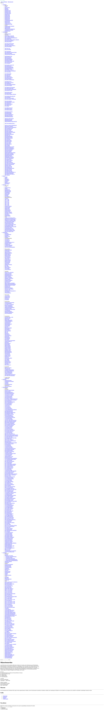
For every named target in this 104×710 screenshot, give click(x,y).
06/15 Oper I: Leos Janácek (9, 624)
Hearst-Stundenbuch (8, 311)
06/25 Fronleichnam (8, 400)
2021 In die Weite (8, 49)
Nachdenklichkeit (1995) (9, 228)
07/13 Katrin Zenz (8, 509)
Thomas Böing (7, 325)
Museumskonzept (8, 191)
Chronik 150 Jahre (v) (8, 373)
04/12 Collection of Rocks (9, 640)
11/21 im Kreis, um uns (9, 585)
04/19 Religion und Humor (9, 451)
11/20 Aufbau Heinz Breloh (9, 610)
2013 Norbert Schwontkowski (10, 96)
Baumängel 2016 (8, 12)
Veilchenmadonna (8, 292)
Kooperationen (7, 189)
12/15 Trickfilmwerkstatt (9, 477)
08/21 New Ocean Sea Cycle (10, 433)
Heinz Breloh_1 (7, 328)
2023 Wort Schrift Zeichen (9, 43)
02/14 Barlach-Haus (8, 504)
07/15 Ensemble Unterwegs (9, 488)
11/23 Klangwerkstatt (8, 418)
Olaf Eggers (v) (7, 334)
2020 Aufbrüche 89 (8, 58)
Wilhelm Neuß (7, 209)
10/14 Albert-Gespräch (9, 497)
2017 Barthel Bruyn (8, 76)
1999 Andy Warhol (8, 151)
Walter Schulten (7, 207)
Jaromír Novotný (8, 355)
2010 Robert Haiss (8, 112)
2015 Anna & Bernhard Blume (10, 84)
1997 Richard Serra (8, 159)
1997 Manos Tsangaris (9, 160)
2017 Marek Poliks (8, 73)
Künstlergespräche (8, 565)
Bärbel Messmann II (8, 352)
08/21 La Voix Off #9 (8, 589)
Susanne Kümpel (8, 259)
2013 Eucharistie (8, 97)
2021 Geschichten (8, 51)
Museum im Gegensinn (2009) (10, 219)
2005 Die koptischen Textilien (10, 132)
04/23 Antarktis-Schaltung (9, 425)
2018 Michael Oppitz (8, 68)
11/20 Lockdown (8, 609)
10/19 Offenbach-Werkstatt (9, 449)
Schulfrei (6, 573)
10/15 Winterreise (8, 482)
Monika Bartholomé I (8, 320)
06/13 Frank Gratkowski (9, 510)
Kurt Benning (7, 250)
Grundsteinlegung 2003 (9, 20)
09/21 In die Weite (8, 586)
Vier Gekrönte (7, 291)
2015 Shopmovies (8, 83)
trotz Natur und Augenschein (10, 375)
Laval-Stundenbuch (8, 303)
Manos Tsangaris (8, 267)
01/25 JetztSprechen (8, 403)
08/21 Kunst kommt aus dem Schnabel (11, 434)
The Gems (6, 570)
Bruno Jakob (7, 339)
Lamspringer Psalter (8, 308)
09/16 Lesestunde (8, 485)
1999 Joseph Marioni (8, 150)
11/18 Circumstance (8, 455)
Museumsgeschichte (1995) (9, 229)
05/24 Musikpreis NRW (9, 413)
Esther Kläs (7, 342)
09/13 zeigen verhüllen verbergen (10, 633)
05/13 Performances (8, 512)
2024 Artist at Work (8, 41)
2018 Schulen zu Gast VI (9, 69)
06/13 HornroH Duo (8, 511)
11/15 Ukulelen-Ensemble (9, 478)
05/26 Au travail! (8, 391)
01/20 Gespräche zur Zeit (9, 443)
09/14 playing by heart (8, 626)
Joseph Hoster (7, 208)
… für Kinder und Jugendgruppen (10, 556)
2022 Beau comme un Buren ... (10, 45)
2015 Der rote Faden (8, 85)
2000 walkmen (7, 145)
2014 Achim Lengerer (8, 92)
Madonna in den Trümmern (9, 26)
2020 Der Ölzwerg (8, 57)
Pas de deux (7, 298)
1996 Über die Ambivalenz (9, 164)
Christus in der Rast (8, 273)
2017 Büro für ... (8, 75)
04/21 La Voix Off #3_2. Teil (10, 602)
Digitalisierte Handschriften (9, 302)
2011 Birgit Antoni (8, 104)
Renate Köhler (7, 344)
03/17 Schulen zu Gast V (9, 467)
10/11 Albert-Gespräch (9, 528)
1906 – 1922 (7, 204)
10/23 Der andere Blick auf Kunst (10, 420)
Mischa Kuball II (8, 346)
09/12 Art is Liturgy (8, 638)
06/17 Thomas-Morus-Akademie (10, 464)
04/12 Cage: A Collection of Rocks (11, 525)
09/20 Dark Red (7, 616)
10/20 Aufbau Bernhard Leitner (10, 613)
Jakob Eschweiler (8, 210)
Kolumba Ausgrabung (8, 280)
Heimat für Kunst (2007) (9, 222)
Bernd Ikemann (7, 337)
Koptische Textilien (8, 243)
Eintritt (6, 177)
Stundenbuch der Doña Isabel (10, 309)
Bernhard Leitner (8, 350)
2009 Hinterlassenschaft (9, 116)
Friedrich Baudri (7, 215)
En (3, 2)
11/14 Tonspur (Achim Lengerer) (10, 492)
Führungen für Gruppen (9, 555)
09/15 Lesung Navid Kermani (10, 486)
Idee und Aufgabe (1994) (9, 231)
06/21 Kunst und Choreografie (10, 593)
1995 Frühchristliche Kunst (9, 168)
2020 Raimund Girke (8, 56)
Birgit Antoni (7, 319)
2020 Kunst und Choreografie (10, 54)
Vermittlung (5, 552)
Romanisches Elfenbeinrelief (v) (10, 290)
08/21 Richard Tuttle (8, 587)
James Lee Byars (8, 251)
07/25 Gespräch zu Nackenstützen (10, 399)
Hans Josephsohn (8, 257)
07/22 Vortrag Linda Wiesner (10, 430)
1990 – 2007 (7, 199)
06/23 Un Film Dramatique (9, 423)
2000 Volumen (7, 144)
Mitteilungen (7, 378)
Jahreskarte (7, 180)
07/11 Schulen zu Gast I (9, 532)
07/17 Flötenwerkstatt (8, 462)
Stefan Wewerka (7, 362)
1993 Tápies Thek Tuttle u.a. (10, 174)
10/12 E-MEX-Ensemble (9, 515)
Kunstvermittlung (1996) (9, 225)
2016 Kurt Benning (8, 78)
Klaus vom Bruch (8, 330)
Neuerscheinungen (8, 234)
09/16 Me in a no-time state (9, 620)
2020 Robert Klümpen (8, 59)
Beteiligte (6, 8)
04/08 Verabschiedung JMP (9, 545)
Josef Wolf (6, 363)
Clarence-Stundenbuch (9, 306)
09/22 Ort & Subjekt (8, 584)
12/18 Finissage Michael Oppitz (10, 453)
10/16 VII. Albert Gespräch (9, 471)
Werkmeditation (7, 572)
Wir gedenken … (8, 196)
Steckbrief (6, 195)
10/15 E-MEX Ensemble (9, 481)
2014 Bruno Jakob (8, 93)
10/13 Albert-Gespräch (9, 508)
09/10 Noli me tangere (8, 646)
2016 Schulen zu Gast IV (9, 82)
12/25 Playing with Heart (9, 394)
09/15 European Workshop (9, 484)
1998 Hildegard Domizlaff (9, 157)
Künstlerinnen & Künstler (9, 381)
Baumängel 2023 (8, 11)
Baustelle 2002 (7, 21)
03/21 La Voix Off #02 (9, 605)
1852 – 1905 (7, 205)
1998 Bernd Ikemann (8, 155)
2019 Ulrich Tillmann (8, 62)
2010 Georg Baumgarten (9, 114)
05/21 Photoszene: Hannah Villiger (11, 596)
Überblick (6, 198)
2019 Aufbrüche (7, 63)
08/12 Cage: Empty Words (9, 517)
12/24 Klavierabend (8, 404)
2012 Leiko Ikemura (8, 101)
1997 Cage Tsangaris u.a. (9, 158)
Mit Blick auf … (7, 569)
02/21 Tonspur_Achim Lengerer (10, 440)
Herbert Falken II (8, 254)
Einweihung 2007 (8, 13)
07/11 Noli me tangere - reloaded (10, 644)
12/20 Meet (7, 608)
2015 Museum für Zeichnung (10, 87)
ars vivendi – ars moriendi (9, 304)
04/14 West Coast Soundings (10, 503)
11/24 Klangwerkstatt (8, 408)
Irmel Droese (7, 333)
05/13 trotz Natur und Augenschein (11, 637)
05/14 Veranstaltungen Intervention (11, 501)
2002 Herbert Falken (8, 140)
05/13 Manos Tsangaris (9, 636)
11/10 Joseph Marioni (8, 533)
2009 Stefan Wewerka (8, 115)
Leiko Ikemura (7, 256)
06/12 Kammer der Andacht (9, 522)
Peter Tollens (7, 266)
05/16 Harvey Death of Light (10, 476)
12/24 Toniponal (7, 406)
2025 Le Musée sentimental (9, 36)
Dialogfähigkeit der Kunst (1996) (10, 226)
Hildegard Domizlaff (8, 252)
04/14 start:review (8, 502)
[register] (11, 706)
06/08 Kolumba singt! (8, 543)
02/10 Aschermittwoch (9, 539)
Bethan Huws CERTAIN (9, 272)
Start (2, 1)
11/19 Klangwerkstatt (8, 446)
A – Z (6, 186)
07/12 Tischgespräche (8, 520)
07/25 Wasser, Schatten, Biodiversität (11, 398)
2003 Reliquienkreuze (8, 136)
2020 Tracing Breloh (8, 53)
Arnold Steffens (7, 211)
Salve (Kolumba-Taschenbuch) (10, 374)
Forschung (6, 383)
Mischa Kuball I (7, 345)
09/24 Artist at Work (8, 582)
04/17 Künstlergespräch (9, 466)
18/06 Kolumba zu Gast (9, 456)
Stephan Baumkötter (8, 323)
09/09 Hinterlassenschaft (9, 650)
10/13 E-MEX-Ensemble (9, 507)
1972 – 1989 (7, 200)
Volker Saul (7, 357)
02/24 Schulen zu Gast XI (9, 414)
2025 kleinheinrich (8, 38)
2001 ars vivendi (7, 142)
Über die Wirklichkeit (8, 372)
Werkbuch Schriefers (8, 264)
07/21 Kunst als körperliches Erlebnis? (11, 435)
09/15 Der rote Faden (8, 622)
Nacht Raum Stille (8, 566)
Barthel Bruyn (7, 297)
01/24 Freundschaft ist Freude (10, 417)
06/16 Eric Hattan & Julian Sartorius (11, 473)
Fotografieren (7, 179)
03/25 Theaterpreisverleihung (10, 401)
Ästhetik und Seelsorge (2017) (10, 217)
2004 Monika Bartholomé (9, 134)
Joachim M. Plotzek (8, 206)
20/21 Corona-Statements (9, 439)
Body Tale (6, 326)
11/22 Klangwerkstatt (8, 427)
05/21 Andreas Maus (8, 598)
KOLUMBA (2, 0)
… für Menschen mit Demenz (10, 558)
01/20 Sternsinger (8, 444)
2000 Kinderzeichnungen (9, 147)
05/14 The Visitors (8, 629)
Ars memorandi (7, 310)
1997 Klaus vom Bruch (9, 162)
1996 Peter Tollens (8, 165)
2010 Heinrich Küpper (9, 111)
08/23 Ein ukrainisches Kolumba (10, 421)
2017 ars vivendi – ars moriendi (10, 70)
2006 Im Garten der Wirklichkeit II (11, 125)
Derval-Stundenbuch (8, 313)
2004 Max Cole (7, 135)
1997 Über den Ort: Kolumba (10, 163)
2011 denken (7, 105)
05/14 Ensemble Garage (9, 500)
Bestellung (6, 233)
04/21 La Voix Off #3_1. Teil (10, 603)
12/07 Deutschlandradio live (9, 547)
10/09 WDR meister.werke (9, 649)
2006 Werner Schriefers (9, 126)
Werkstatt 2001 (7, 22)
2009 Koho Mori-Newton (9, 118)
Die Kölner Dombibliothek (9, 370)
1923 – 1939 (7, 203)
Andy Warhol (7, 268)
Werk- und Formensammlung (10, 247)
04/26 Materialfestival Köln (9, 393)
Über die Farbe (7, 368)
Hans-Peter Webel (8, 361)
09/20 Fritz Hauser (8, 441)
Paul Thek (6, 265)
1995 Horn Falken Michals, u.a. (10, 172)
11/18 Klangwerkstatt (8, 454)
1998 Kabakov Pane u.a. (9, 156)
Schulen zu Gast (7, 571)
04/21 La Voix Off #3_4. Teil (10, 599)
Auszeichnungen (8, 187)
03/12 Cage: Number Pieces (9, 526)
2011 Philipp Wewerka (9, 107)
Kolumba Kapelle (8, 281)
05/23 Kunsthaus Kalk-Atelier (10, 424)
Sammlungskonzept (8, 380)
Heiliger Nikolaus (8, 276)
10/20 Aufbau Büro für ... (9, 611)
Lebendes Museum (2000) (9, 223)
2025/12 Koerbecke (8, 386)
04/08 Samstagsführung (9, 655)
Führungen (7, 178)
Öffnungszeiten (7, 182)
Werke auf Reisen (8, 33)
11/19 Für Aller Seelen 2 (9, 447)
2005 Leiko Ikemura (8, 129)
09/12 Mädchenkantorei (9, 516)
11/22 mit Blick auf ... (8, 428)
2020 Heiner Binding (8, 60)
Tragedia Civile (7, 289)
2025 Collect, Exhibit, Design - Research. (12, 39)
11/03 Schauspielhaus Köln (9, 551)
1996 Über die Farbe (8, 169)
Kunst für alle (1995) (8, 227)
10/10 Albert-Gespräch (9, 535)
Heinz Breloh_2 (7, 329)
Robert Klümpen (8, 343)
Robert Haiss (7, 336)
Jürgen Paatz (7, 263)
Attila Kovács (7, 258)
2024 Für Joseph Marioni (9, 40)
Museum (4, 184)
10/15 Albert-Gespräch (9, 483)
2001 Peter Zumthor (8, 143)
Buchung (6, 554)
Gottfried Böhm (7, 27)
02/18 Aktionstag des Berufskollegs (11, 458)
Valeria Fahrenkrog (8, 335)
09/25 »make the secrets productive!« (11, 581)
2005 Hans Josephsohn (9, 131)
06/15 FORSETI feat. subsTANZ (10, 489)
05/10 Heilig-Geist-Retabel (9, 537)
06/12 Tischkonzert (8, 521)
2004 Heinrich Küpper (9, 137)
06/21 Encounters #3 (8, 594)
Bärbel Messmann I (8, 351)
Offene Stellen (7, 193)
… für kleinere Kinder (8, 557)
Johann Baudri (7, 214)
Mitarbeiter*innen (8, 190)
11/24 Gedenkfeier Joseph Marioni (11, 409)
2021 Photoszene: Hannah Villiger (11, 52)
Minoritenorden (10, 1)
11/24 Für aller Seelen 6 (9, 410)
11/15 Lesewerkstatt (8, 479)
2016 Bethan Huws (8, 81)
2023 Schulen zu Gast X (9, 44)
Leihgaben (6, 382)
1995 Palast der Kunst (8, 171)
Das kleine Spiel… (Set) (9, 317)
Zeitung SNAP (7, 236)
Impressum (5, 696)
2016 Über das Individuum (9, 79)
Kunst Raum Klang (8, 567)
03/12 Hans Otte (7, 527)
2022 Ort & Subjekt (8, 46)
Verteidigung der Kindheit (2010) (10, 218)
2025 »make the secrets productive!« (11, 37)
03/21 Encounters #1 (8, 604)
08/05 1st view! (7, 549)
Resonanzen (7, 183)
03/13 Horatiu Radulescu (9, 513)
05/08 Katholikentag (8, 544)
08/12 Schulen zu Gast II (9, 518)
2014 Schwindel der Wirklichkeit (10, 89)
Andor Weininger (8, 269)
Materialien (7, 9)
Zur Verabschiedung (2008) (9, 221)
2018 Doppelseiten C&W (9, 67)
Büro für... (6, 332)
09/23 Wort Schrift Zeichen (9, 583)
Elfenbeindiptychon (8, 274)
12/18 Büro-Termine (8, 452)
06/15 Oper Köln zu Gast (9, 490)
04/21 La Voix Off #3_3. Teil (10, 601)
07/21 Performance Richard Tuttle (10, 437)
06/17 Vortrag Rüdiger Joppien (10, 465)
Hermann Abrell (7, 318)
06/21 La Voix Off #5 (8, 595)
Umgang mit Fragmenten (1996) (10, 224)
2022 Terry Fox (7, 48)
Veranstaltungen (5, 387)
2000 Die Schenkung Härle (9, 146)
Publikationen (5, 232)
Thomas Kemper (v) (8, 341)
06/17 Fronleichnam (8, 463)
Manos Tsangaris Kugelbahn (10, 283)
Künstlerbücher (7, 244)
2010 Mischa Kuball (8, 108)
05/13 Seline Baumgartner (9, 635)
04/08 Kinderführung (8, 656)
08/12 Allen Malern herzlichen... (10, 519)
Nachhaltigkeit (7, 192)
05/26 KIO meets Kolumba (9, 390)
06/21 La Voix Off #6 (8, 592)
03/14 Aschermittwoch (9, 630)
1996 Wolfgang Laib (8, 167)
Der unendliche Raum (8, 371)
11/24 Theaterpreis (8, 407)
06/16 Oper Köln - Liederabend (10, 474)
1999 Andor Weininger (9, 149)
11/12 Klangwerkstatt (8, 514)
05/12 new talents (8, 524)
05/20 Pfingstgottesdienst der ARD (11, 442)
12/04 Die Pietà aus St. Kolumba (10, 550)
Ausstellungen (5, 31)
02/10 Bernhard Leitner (9, 538)
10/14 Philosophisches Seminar (10, 498)
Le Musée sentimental (8, 245)
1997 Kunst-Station (8, 161)
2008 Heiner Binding (8, 120)
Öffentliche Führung (8, 561)
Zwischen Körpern (8, 575)
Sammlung (4, 379)
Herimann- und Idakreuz (9, 278)
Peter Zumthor (7, 7)
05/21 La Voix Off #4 (8, 597)
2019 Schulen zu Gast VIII (9, 61)
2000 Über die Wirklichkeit (9, 148)
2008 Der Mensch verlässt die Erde (11, 121)
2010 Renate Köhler (8, 113)
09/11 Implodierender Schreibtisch (10, 530)
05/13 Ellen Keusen (8, 634)
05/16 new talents (8, 475)
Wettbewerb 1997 (8, 23)
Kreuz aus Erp (7, 282)
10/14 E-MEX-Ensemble (9, 496)
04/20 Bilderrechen (8, 617)
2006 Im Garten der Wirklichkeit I (10, 127)
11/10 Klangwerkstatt (8, 534)
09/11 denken (7, 643)
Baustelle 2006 (7, 16)
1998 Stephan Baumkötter (9, 154)
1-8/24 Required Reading (9, 416)
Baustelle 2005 (7, 17)
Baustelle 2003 (7, 19)
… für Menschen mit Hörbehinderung (11, 560)
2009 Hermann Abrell (8, 119)
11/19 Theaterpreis (8, 445)
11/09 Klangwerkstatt (8, 540)
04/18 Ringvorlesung (8, 457)
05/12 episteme (7, 523)
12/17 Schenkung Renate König (10, 459)
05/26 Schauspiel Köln (9, 392)
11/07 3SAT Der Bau (8, 657)
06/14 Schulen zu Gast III (9, 499)
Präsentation (7, 194)
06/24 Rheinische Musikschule (10, 412)
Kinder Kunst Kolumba (9, 564)
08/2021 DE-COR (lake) (9, 588)
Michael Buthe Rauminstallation (10, 284)
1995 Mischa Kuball (8, 170)
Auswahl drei (7, 241)
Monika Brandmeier (8, 327)
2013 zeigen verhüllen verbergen (10, 94)
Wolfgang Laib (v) (8, 349)
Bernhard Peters (7, 356)
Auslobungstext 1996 (8, 24)
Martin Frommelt (8, 255)
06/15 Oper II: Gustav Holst (9, 623)
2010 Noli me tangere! (8, 109)
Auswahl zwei (7, 240)
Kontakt (6, 181)
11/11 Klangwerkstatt (8, 529)
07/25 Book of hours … (9, 397)
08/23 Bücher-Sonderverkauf (10, 422)
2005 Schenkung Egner (9, 128)
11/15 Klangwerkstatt (8, 480)
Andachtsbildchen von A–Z (9, 242)
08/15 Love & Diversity (9, 487)
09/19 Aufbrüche (8, 628)
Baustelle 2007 (7, 14)
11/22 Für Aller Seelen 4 (9, 429)
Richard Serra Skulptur (9, 287)
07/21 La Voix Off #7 (8, 591)
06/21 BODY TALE (8, 438)
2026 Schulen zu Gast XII (9, 35)
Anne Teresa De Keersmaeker (10, 340)
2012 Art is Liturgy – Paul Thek (10, 99)
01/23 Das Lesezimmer (9, 426)
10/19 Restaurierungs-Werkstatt (10, 448)
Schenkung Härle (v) (8, 246)
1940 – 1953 (7, 202)
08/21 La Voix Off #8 (8, 590)
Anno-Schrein (7, 295)
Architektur (5, 1)
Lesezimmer (7, 568)
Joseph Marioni (7, 262)
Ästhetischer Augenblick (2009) (10, 220)
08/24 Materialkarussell (9, 411)
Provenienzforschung (8, 384)
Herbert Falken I (7, 253)
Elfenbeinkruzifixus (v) (9, 275)
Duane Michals (7, 353)
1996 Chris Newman (8, 166)
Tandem (6, 574)
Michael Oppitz (7, 261)
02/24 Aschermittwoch (9, 415)
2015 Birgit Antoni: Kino (9, 88)
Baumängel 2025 (8, 10)
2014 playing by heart (8, 90)
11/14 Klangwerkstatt (8, 494)
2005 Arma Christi (8, 130)
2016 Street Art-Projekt (9, 77)
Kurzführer (7, 235)
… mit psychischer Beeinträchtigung (11, 559)
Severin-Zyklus (7, 296)
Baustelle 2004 (7, 18)
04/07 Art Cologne (8, 548)
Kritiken (6, 188)
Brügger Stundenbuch (8, 305)
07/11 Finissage (7, 531)
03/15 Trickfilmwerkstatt (9, 491)
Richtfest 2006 (7, 15)
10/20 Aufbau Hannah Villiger (10, 612)
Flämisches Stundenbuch (9, 312)
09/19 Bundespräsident (9, 450)
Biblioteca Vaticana (8, 367)
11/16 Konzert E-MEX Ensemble (10, 470)
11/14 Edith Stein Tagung (9, 493)
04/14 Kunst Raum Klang (9, 627)
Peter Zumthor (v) (8, 364)
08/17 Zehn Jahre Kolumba (9, 461)
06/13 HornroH (7, 632)
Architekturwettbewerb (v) (9, 369)
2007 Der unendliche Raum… (10, 123)
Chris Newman (7, 354)
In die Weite (7, 299)
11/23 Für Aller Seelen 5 (9, 419)
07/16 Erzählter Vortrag (9, 472)
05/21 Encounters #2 (8, 600)
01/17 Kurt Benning (8, 619)
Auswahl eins (7, 239)
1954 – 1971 (7, 201)
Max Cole (6, 331)
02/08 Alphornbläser (8, 546)
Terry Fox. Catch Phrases (9, 288)
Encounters (7, 577)
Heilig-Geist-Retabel (8, 277)
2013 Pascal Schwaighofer (9, 98)
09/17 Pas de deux (8, 618)
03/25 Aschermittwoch (9, 402)
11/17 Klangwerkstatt (8, 460)
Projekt (6, 6)
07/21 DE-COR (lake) (8, 436)
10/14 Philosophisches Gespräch (10, 495)
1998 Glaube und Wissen (9, 153)
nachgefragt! (7, 562)
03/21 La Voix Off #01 (9, 606)
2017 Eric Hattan (8, 74)
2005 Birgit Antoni (8, 133)
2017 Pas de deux (8, 71)
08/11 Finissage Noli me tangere (10, 641)
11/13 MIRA (7, 631)
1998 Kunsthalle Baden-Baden (10, 152)
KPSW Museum (7, 279)
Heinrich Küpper (8, 260)
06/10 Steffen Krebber (8, 536)
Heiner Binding (7, 324)
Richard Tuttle (7, 360)
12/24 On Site (7, 405)
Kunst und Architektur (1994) (10, 230)
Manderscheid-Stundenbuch (9, 307)
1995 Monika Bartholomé (9, 173)
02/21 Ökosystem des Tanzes (10, 607)
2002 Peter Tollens (8, 141)
